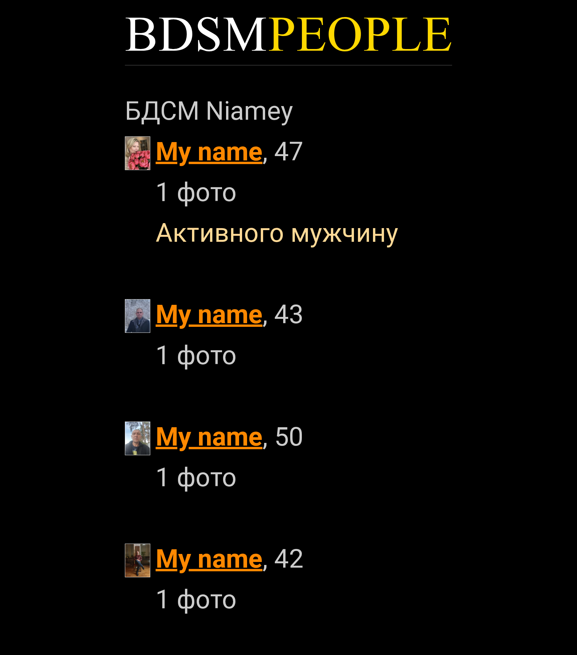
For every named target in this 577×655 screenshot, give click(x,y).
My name (209, 151)
